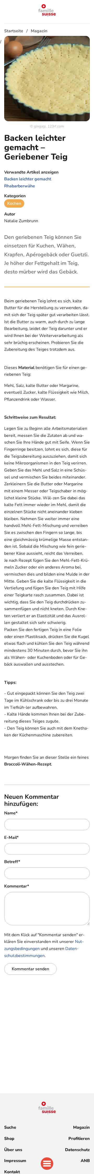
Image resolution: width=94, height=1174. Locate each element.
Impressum (15, 1161)
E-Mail (11, 837)
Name (10, 813)
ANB (85, 1161)
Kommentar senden (30, 969)
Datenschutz (77, 1150)
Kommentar (16, 886)
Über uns (13, 1150)
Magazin (81, 1127)
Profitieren (79, 1138)
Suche (10, 1127)
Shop (9, 1138)
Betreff (12, 862)
